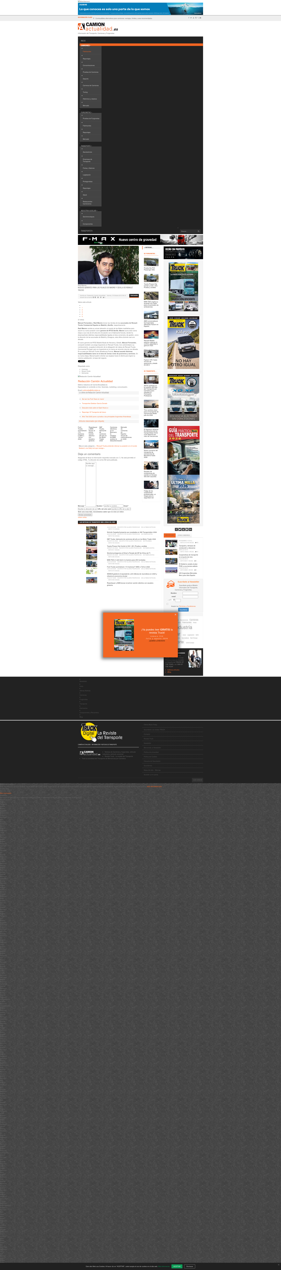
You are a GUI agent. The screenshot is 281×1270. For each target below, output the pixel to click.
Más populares (169, 535)
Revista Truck (148, 739)
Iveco (184, 635)
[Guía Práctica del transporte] (183, 450)
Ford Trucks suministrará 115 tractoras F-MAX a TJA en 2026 (82, 433)
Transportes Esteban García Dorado (94, 403)
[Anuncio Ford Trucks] (140, 240)
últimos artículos (173, 670)
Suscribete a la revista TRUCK (154, 730)
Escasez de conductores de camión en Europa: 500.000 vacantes (150, 474)
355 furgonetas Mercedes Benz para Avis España (188, 574)
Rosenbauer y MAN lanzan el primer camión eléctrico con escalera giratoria (93, 434)
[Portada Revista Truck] (183, 286)
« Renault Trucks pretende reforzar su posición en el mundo (116, 446)
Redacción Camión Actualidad (96, 295)
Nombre (174, 593)
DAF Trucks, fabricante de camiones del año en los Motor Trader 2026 (103, 434)
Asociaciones (184, 620)
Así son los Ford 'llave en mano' (93, 399)
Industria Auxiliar (178, 630)
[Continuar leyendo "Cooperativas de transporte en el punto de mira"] (171, 552)
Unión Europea (190, 643)
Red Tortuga (193, 638)
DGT (179, 622)
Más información (164, 1266)
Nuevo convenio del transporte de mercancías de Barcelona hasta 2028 (151, 453)
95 (197, 542)
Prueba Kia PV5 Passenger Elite (149, 269)
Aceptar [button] (2, 802)
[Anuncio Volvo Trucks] (183, 253)
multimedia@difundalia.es (91, 390)
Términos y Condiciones (187, 606)
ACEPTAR (176, 1266)
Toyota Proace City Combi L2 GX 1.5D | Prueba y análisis (151, 285)
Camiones (85, 369)
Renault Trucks (86, 371)
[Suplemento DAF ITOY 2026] (183, 397)
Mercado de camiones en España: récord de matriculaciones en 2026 (126, 433)
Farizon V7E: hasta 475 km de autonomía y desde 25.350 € (150, 362)
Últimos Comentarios (184, 535)
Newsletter (147, 743)
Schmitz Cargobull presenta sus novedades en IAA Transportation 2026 (132, 532)
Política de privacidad (151, 752)
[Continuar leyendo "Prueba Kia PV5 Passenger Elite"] (151, 262)
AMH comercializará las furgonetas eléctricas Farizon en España (151, 323)
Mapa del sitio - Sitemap (152, 770)
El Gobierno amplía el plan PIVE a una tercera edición (188, 565)
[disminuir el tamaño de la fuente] (93, 297)
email (174, 596)
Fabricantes (134, 295)
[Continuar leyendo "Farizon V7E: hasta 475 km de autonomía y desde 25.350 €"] (151, 354)
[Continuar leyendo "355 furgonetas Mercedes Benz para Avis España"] (171, 570)
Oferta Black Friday (150, 724)
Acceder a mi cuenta (151, 774)
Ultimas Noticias (149, 527)
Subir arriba (197, 780)
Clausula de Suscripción (152, 761)
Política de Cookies (150, 756)
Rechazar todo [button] (5, 791)
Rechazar (189, 1266)
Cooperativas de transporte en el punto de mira (188, 556)
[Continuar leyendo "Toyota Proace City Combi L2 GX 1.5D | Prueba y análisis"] (151, 278)
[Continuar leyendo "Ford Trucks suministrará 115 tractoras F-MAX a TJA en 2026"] (91, 564)
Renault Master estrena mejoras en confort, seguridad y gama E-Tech (151, 343)
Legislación (191, 635)
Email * (126, 506)
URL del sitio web (104, 509)
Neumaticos (185, 638)
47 (197, 551)
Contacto (147, 734)
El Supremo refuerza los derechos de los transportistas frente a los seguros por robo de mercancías (151, 432)
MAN (197, 635)
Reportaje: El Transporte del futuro (94, 412)
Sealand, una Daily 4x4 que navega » (92, 448)
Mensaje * (81, 506)
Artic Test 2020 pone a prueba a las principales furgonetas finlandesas (106, 416)
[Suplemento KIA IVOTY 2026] (183, 342)
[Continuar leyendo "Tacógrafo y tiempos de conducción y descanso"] (171, 543)
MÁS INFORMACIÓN (154, 786)
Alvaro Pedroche (133, 527)
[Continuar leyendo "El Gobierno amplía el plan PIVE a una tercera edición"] (171, 561)
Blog (169, 672)
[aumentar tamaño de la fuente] (95, 297)
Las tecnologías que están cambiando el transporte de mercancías (118, 18)
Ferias (194, 622)
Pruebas (148, 541)
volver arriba (82, 517)
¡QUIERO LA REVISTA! (157, 641)
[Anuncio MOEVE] (140, 8)
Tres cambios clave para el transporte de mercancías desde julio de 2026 (151, 412)
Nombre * (100, 506)
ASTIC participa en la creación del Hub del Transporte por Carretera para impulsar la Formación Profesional (150, 390)
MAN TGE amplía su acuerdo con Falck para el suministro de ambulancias (151, 304)
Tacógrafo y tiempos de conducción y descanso (187, 547)
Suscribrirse (148, 765)
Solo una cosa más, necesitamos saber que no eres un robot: (101, 512)
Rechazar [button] (3, 804)
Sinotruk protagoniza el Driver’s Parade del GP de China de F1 (129, 553)
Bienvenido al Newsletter (152, 747)
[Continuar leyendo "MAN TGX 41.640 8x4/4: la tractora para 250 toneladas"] (91, 557)
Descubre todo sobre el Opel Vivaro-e (95, 408)
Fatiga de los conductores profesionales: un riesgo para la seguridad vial (150, 494)
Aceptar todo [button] (4, 789)
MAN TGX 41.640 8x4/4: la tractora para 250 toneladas (126, 560)
